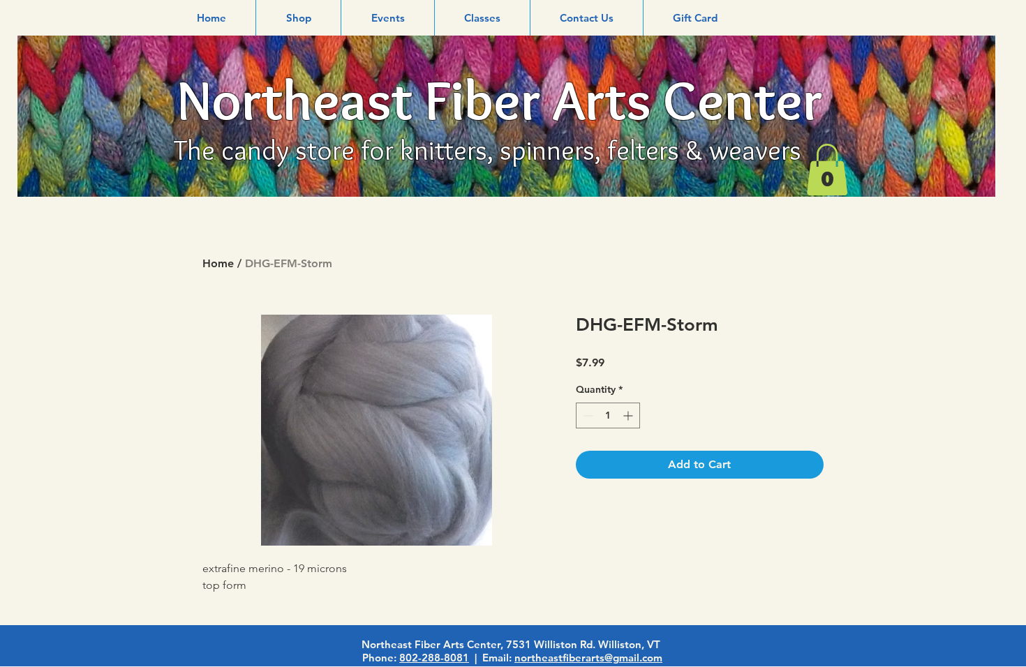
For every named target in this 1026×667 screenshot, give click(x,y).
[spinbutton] (607, 415)
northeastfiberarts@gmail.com (588, 657)
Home (218, 263)
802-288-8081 (434, 657)
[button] (298, 18)
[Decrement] (586, 415)
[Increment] (629, 415)
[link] (827, 169)
